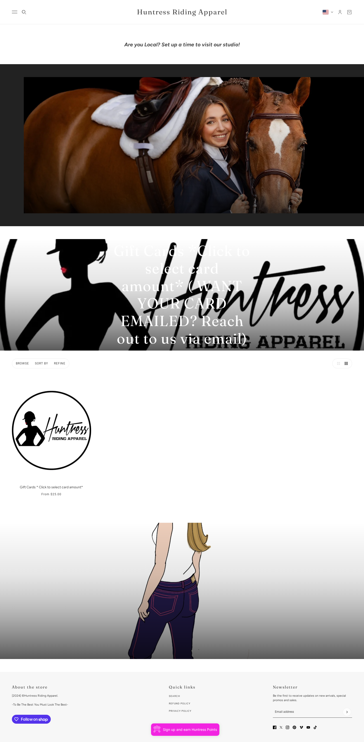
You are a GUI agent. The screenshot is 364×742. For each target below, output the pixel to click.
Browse (22, 363)
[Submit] (347, 712)
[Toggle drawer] (14, 12)
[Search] (24, 12)
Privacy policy (180, 711)
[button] (337, 363)
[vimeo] (301, 727)
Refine (59, 363)
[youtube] (308, 727)
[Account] (340, 12)
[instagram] (287, 727)
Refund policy (179, 703)
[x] (281, 727)
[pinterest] (294, 727)
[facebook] (274, 727)
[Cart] (349, 12)
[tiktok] (315, 727)
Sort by (41, 363)
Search (174, 696)
